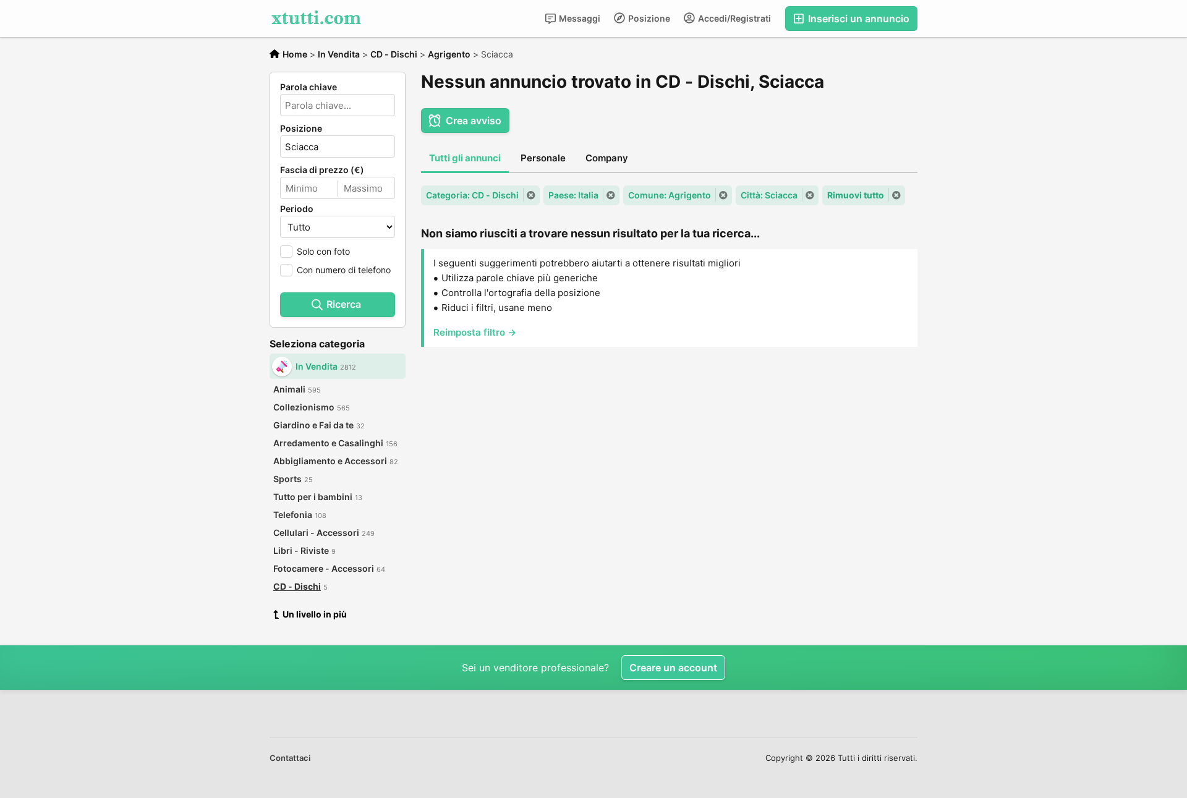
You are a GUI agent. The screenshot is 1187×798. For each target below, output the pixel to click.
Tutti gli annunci (465, 158)
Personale (543, 158)
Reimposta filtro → (474, 332)
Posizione (648, 18)
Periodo (296, 209)
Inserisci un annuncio (857, 18)
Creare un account (673, 667)
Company (606, 158)
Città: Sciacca (769, 195)
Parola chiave (308, 87)
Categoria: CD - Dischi (472, 195)
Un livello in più (315, 614)
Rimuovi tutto (855, 195)
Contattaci (290, 758)
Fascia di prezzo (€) (322, 170)
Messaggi (578, 18)
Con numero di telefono (344, 270)
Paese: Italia (573, 195)
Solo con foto (323, 251)
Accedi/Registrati (733, 18)
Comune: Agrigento (669, 195)
